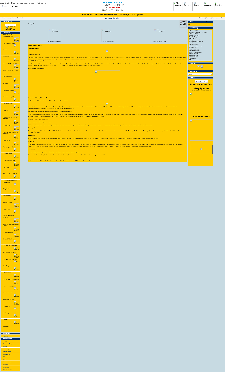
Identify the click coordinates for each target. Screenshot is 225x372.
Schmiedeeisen (87, 15)
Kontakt (115, 18)
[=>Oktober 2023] (200, 34)
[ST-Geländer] (177, 6)
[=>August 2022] (200, 38)
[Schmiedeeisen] (218, 6)
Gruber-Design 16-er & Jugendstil (131, 15)
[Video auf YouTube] (200, 60)
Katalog (8, 18)
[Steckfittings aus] (200, 55)
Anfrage (208, 18)
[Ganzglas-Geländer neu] (200, 46)
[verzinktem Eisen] (200, 57)
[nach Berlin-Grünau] (200, 43)
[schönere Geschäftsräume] (200, 41)
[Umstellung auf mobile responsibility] (200, 32)
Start (3, 18)
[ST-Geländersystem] (200, 37)
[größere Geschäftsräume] (200, 52)
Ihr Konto (202, 18)
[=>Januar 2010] (200, 58)
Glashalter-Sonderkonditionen (106, 15)
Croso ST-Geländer (18, 18)
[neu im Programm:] (200, 35)
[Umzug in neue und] (200, 40)
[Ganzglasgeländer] (188, 6)
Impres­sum (108, 18)
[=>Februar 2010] (200, 54)
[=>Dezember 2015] (200, 44)
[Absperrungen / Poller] (208, 6)
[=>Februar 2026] (200, 31)
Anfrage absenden (217, 18)
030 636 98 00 (114, 7)
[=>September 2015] (200, 49)
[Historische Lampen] (198, 6)
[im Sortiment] (200, 47)
